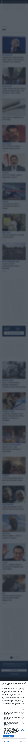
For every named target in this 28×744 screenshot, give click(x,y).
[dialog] (14, 712)
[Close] (25, 683)
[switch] (22, 713)
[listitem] (14, 709)
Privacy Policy (22, 741)
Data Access (14, 741)
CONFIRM (8, 736)
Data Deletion (6, 741)
